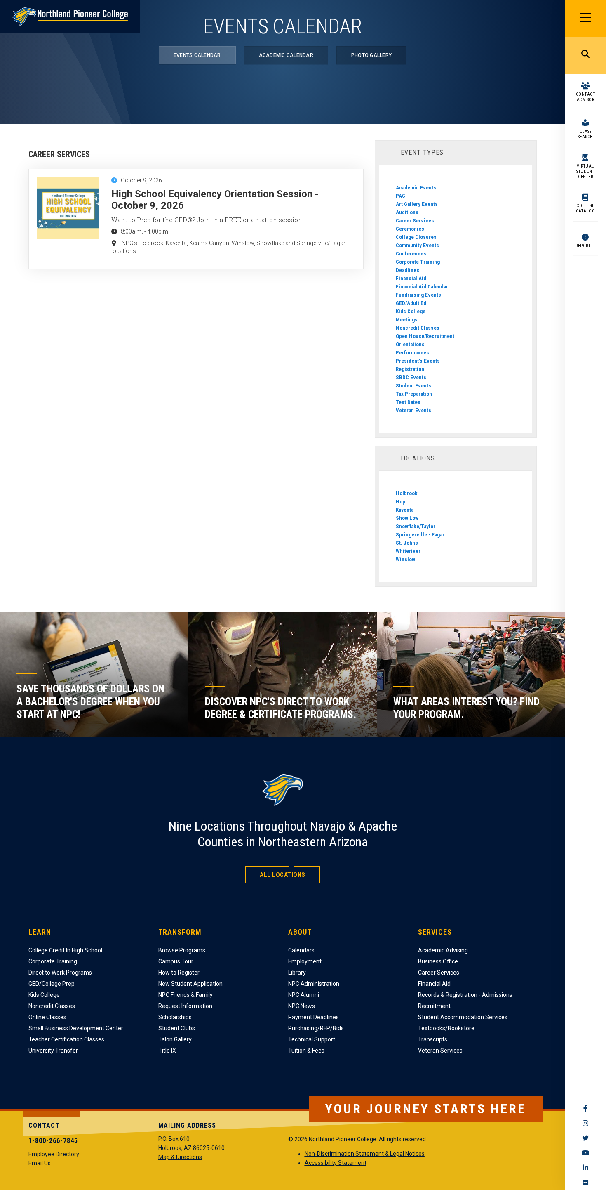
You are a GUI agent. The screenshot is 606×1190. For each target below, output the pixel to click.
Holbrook (407, 493)
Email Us (39, 1163)
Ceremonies (410, 229)
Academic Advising (443, 950)
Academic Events (416, 187)
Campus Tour (175, 961)
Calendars (301, 950)
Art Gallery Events (417, 204)
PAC (400, 196)
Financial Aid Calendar (422, 286)
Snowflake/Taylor (415, 526)
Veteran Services (440, 1050)
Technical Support (311, 1039)
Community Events (417, 245)
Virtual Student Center (585, 171)
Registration (410, 369)
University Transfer (53, 1050)
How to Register (179, 972)
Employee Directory (53, 1154)
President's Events (418, 361)
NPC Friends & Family (185, 995)
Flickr (585, 1182)
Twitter (585, 1138)
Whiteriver (408, 551)
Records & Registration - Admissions (465, 995)
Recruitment (434, 1006)
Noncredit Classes (417, 328)
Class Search (585, 134)
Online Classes (47, 1017)
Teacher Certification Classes (66, 1039)
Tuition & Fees (306, 1050)
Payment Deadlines (313, 1017)
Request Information (185, 1006)
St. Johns (407, 543)
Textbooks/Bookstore (446, 1028)
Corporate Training (418, 262)
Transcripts (432, 1039)
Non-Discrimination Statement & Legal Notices (365, 1153)
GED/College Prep (51, 983)
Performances (412, 352)
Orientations (410, 344)
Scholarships (175, 1017)
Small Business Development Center (75, 1028)
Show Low (407, 518)
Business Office (438, 961)
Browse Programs (181, 950)
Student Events (413, 385)
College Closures (416, 237)
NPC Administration (313, 983)
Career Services (415, 220)
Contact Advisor (585, 97)
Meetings (407, 319)
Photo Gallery (371, 55)
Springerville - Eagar (420, 534)
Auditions (407, 212)
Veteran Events (413, 410)
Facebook (585, 1108)
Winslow (405, 559)
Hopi (401, 501)
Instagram (585, 1123)
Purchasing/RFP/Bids (316, 1028)
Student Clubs (176, 1028)
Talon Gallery (175, 1039)
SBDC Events (411, 377)
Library (297, 972)
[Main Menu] (585, 18)
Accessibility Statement (335, 1162)
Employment (305, 961)
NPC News (301, 1006)
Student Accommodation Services (462, 1017)
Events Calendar (197, 55)
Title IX (167, 1050)
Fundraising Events (418, 295)
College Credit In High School (65, 950)
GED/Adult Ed (411, 303)
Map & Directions (180, 1157)
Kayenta (404, 510)
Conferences (411, 253)
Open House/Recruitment (425, 336)
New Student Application (190, 983)
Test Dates (408, 402)
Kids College (410, 311)
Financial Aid (411, 278)
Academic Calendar (286, 55)
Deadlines (407, 270)
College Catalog (585, 208)
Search (585, 55)
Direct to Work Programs (60, 972)
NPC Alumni (303, 995)
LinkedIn (585, 1167)
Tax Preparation (414, 394)
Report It (585, 245)
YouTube (585, 1152)
